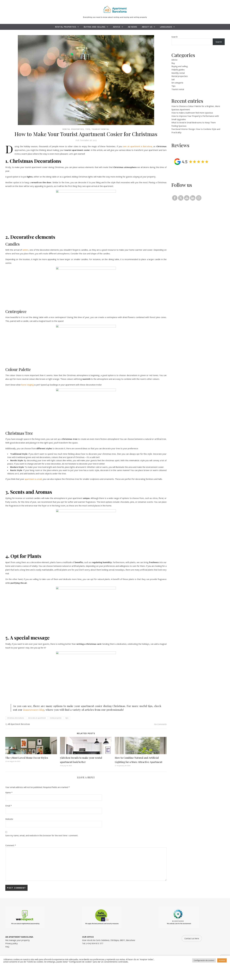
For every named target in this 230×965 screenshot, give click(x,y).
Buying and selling (94, 27)
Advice (116, 27)
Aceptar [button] (222, 960)
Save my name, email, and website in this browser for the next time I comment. (41, 835)
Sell (172, 79)
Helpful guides (178, 69)
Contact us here (191, 938)
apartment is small (33, 479)
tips (66, 718)
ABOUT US (147, 27)
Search (174, 36)
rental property (55, 718)
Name (8, 792)
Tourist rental (100, 129)
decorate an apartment (37, 718)
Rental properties (65, 27)
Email (8, 805)
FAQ (7, 946)
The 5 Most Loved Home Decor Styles (26, 757)
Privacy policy (11, 943)
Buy (173, 63)
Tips (87, 129)
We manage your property (17, 940)
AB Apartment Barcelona (19, 724)
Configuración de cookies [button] (204, 960)
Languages (166, 27)
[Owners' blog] (115, 9)
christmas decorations (15, 718)
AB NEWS (132, 27)
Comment (10, 845)
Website (9, 819)
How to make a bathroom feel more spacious (192, 112)
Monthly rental (178, 73)
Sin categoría (177, 82)
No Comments (160, 724)
